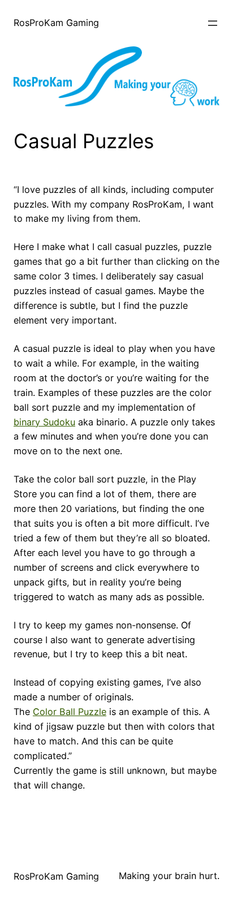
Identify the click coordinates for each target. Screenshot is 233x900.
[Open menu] (212, 23)
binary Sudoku (44, 422)
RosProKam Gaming (56, 22)
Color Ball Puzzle (69, 711)
